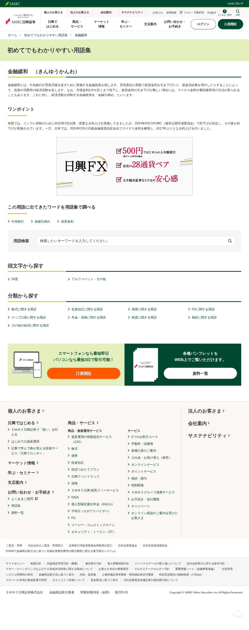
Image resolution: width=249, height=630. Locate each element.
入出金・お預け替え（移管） (151, 457)
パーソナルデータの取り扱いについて (158, 563)
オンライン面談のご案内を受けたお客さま (154, 515)
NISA (75, 497)
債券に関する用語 (144, 309)
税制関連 (137, 485)
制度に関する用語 (144, 317)
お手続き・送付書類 (145, 499)
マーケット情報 (21, 463)
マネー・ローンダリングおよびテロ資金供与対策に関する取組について (49, 568)
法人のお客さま (205, 411)
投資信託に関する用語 (87, 309)
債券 (74, 455)
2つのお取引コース (144, 436)
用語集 (16, 505)
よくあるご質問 (22, 499)
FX (73, 518)
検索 (230, 241)
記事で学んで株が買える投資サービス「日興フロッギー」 (34, 451)
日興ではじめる (21, 423)
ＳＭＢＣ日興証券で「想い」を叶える (34, 432)
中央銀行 (17, 221)
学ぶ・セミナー (21, 473)
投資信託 (77, 462)
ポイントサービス (143, 471)
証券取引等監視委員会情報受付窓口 (90, 545)
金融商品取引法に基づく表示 (56, 574)
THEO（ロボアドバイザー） (91, 511)
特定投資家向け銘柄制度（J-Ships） (181, 574)
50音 (14, 279)
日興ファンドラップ (85, 476)
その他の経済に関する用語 (30, 325)
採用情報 (171, 12)
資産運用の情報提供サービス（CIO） (91, 439)
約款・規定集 (88, 574)
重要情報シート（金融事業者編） (195, 568)
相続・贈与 (139, 478)
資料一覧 (17, 512)
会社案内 (197, 423)
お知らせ (158, 12)
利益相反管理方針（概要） (63, 563)
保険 (74, 483)
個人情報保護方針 (118, 563)
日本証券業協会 (127, 545)
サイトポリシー (15, 563)
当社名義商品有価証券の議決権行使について (151, 580)
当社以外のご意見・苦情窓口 (45, 545)
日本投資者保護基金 (155, 545)
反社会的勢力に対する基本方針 (206, 563)
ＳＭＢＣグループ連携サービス (153, 492)
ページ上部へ (238, 611)
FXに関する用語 (203, 309)
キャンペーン (140, 506)
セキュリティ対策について (68, 580)
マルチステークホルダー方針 (152, 568)
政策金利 (67, 221)
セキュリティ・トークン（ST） (93, 531)
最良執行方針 (93, 563)
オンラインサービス (145, 464)
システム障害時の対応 (19, 574)
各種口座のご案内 (143, 450)
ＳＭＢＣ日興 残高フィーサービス (95, 490)
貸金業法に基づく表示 (104, 580)
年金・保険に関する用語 (89, 317)
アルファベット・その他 (89, 279)
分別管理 (227, 568)
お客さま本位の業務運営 (114, 568)
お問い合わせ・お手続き (29, 492)
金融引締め (42, 221)
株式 (74, 448)
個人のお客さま (24, 411)
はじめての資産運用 (25, 441)
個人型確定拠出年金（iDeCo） (93, 504)
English (212, 12)
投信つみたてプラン (85, 469)
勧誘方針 (36, 563)
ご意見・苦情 (14, 545)
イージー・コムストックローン (93, 525)
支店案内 (15, 482)
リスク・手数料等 (194, 12)
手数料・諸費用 (142, 443)
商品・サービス (81, 423)
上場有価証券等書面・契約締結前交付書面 (127, 574)
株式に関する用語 (23, 309)
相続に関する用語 (204, 317)
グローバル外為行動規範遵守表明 (26, 580)
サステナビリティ (207, 435)
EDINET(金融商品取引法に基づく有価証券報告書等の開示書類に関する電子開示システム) (61, 551)
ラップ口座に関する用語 (28, 317)
